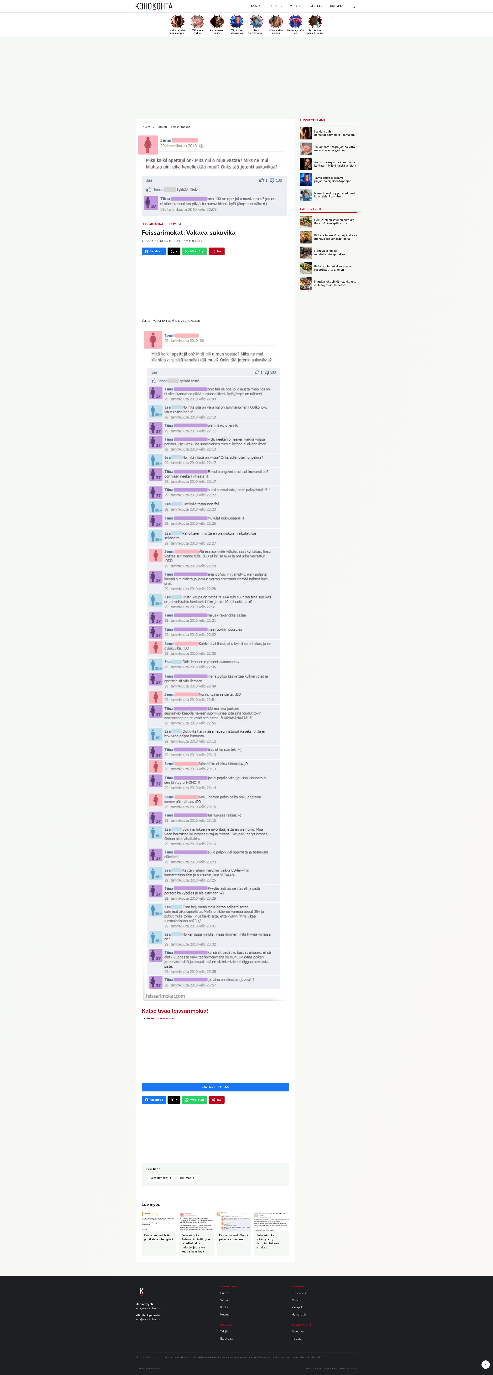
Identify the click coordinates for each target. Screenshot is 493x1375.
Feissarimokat (180, 126)
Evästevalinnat (313, 1368)
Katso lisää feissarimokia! (175, 1011)
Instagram (298, 1338)
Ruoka (315, 6)
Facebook (298, 1331)
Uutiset (273, 6)
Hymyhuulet (299, 1314)
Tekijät (224, 1331)
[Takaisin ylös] (485, 1364)
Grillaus (296, 1300)
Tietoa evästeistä (348, 1368)
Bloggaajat (226, 1338)
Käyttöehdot (330, 1368)
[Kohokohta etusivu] (154, 6)
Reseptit (297, 1307)
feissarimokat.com (162, 1018)
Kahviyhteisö (300, 1293)
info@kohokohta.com (149, 1308)
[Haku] (353, 6)
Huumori (337, 6)
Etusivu (253, 6)
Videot (295, 6)
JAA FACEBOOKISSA (215, 1087)
